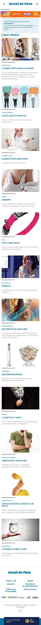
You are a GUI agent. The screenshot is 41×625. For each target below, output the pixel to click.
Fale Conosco (30, 589)
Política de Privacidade (10, 590)
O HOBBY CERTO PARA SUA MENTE (18, 68)
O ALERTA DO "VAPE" (12, 418)
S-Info (20, 610)
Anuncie (11, 584)
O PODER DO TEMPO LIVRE (14, 549)
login (31, 25)
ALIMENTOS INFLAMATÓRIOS (15, 159)
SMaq (20, 611)
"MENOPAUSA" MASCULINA (14, 461)
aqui (10, 27)
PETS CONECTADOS (11, 243)
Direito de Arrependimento (30, 585)
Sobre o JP (11, 581)
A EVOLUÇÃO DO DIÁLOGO (14, 116)
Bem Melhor (11, 35)
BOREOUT (6, 286)
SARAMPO (6, 200)
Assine (30, 581)
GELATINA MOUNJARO (12, 374)
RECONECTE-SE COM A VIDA (14, 329)
